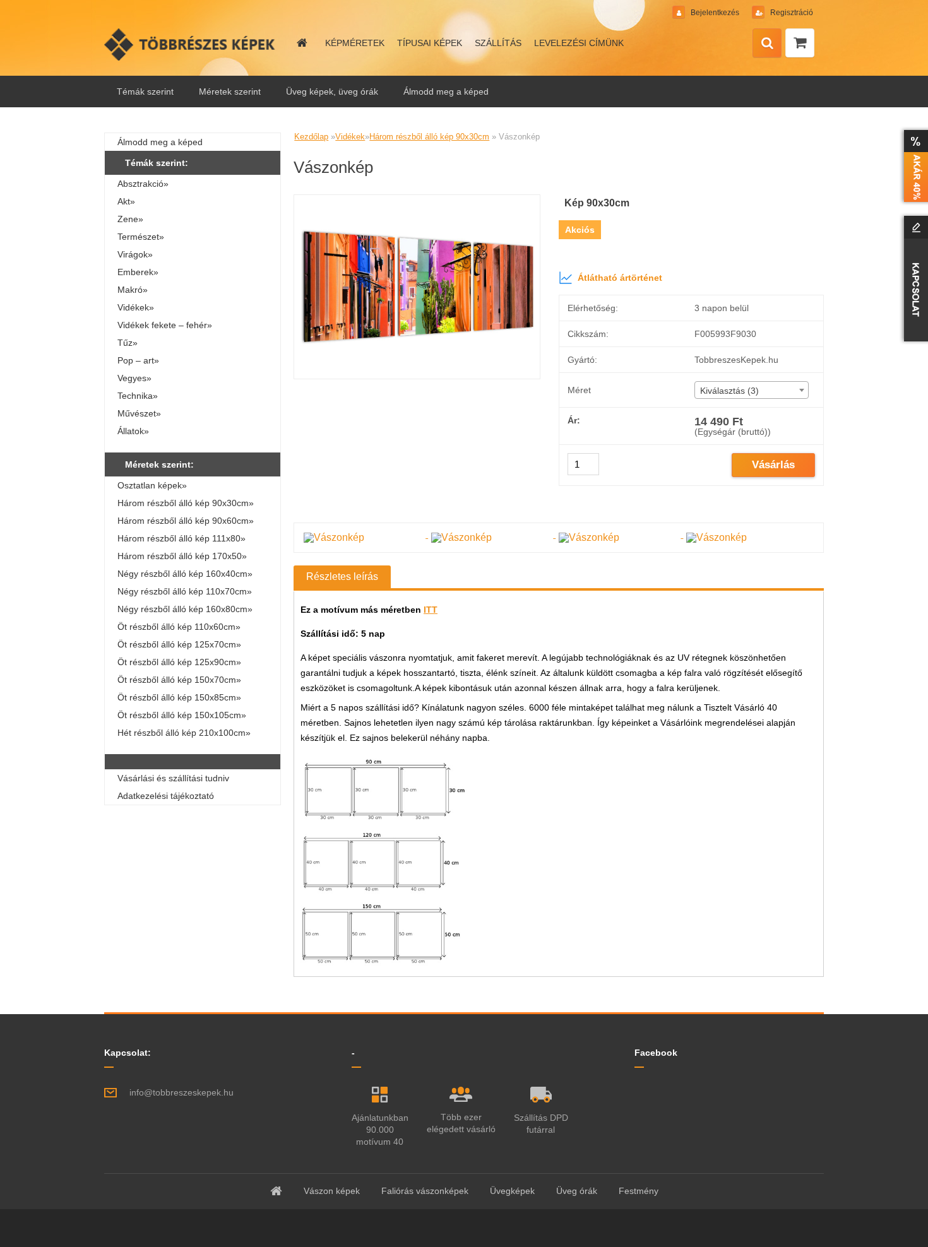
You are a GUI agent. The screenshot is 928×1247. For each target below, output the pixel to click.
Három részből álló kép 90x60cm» (185, 521)
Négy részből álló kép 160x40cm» (185, 574)
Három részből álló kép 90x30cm (429, 136)
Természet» (140, 237)
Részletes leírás (342, 576)
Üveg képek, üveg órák (332, 91)
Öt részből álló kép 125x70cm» (179, 644)
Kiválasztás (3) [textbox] (729, 391)
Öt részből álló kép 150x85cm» (179, 697)
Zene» (130, 219)
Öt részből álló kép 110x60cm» (179, 627)
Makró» (132, 290)
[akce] (913, 166)
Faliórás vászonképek (424, 1191)
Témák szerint (145, 91)
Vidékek (350, 136)
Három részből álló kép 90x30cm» (185, 503)
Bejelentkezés (715, 12)
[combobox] (751, 390)
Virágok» (135, 254)
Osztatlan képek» (152, 485)
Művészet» (139, 413)
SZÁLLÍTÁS (498, 43)
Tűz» (127, 343)
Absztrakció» (143, 184)
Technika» (137, 396)
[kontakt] (913, 278)
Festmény (638, 1191)
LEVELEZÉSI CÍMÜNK (579, 43)
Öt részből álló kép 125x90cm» (179, 662)
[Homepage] (301, 42)
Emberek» (137, 272)
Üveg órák (576, 1191)
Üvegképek (512, 1191)
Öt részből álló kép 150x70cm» (179, 680)
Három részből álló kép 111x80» (181, 538)
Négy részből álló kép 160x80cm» (185, 609)
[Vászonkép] (417, 199)
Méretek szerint (230, 91)
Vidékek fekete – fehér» (164, 325)
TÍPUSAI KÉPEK (429, 43)
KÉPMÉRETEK (354, 43)
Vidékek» (135, 307)
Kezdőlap (311, 136)
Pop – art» (138, 360)
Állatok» (133, 431)
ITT (430, 610)
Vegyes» (134, 378)
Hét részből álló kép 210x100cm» (184, 733)
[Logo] (191, 44)
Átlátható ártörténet (620, 278)
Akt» (126, 201)
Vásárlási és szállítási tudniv (173, 778)
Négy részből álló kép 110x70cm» (184, 591)
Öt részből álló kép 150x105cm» (181, 715)
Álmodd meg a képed (446, 91)
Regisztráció (790, 12)
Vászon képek (332, 1191)
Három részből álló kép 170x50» (182, 556)
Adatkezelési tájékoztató (165, 796)
